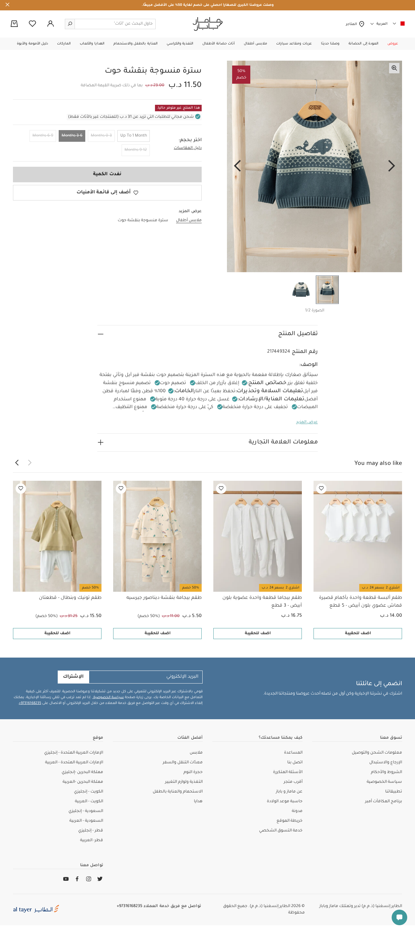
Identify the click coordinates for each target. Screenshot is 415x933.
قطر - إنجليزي (90, 831)
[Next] (237, 166)
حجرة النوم (193, 772)
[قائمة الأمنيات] (321, 488)
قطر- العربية (91, 840)
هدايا (198, 801)
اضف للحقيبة (358, 633)
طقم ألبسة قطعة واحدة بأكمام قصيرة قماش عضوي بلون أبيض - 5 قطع (360, 602)
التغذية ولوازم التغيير (184, 782)
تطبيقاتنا (393, 792)
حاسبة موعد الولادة (284, 801)
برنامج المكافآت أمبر (383, 801)
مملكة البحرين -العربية (83, 782)
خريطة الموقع (289, 821)
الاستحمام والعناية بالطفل (178, 792)
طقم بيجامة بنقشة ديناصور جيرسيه (164, 598)
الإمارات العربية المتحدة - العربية (74, 762)
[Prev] (391, 166)
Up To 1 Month (133, 136)
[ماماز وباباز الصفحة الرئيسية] (207, 24)
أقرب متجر (293, 782)
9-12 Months (135, 150)
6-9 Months (42, 136)
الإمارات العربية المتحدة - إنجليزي (73, 753)
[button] (392, 44)
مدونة (297, 811)
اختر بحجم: (190, 140)
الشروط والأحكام (386, 772)
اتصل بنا (294, 762)
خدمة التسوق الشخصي (280, 831)
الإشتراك (73, 677)
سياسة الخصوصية (108, 697)
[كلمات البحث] (70, 24)
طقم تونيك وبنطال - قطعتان (70, 598)
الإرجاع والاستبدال (385, 762)
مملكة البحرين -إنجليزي (82, 772)
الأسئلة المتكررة (287, 772)
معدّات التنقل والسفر (183, 762)
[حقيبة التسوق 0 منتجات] (14, 24)
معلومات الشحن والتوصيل (377, 753)
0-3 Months (101, 136)
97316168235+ (30, 703)
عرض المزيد (307, 422)
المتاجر (352, 24)
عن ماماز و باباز (289, 792)
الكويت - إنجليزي (88, 792)
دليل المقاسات (188, 148)
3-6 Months (72, 136)
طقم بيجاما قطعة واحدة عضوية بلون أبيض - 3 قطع (262, 602)
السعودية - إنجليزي (85, 811)
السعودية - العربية (86, 821)
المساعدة (293, 753)
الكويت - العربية (89, 801)
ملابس (196, 753)
